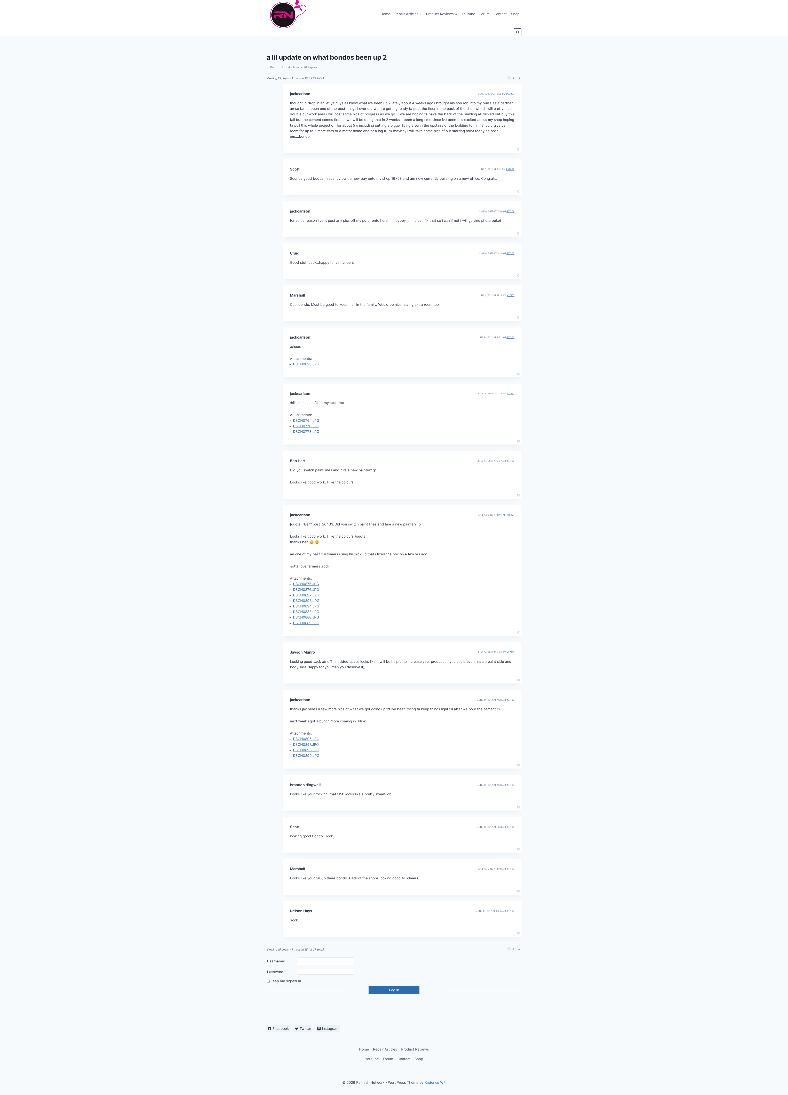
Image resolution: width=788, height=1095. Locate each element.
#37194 (510, 869)
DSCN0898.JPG (306, 750)
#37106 (510, 253)
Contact (500, 14)
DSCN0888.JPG (306, 617)
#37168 (510, 460)
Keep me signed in (286, 981)
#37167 (510, 393)
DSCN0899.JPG (306, 756)
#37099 (510, 169)
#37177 (510, 515)
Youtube (468, 14)
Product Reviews (415, 1049)
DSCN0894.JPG (306, 606)
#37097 (510, 93)
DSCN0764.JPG (306, 420)
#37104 (510, 211)
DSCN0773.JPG (306, 432)
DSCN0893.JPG (306, 601)
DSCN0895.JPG (306, 739)
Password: (275, 972)
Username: (276, 961)
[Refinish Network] (287, 14)
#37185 (510, 827)
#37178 (510, 652)
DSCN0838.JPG (306, 612)
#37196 (510, 911)
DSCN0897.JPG (306, 745)
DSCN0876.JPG (306, 590)
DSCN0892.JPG (306, 595)
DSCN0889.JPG (306, 623)
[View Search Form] (517, 32)
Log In (394, 990)
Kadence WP (435, 1082)
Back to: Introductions (284, 67)
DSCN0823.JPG (306, 364)
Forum (484, 14)
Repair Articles (385, 1049)
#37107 (510, 295)
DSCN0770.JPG (306, 426)
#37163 (510, 337)
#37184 (510, 784)
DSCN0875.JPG (306, 584)
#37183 (510, 699)
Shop (515, 14)
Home (385, 14)
